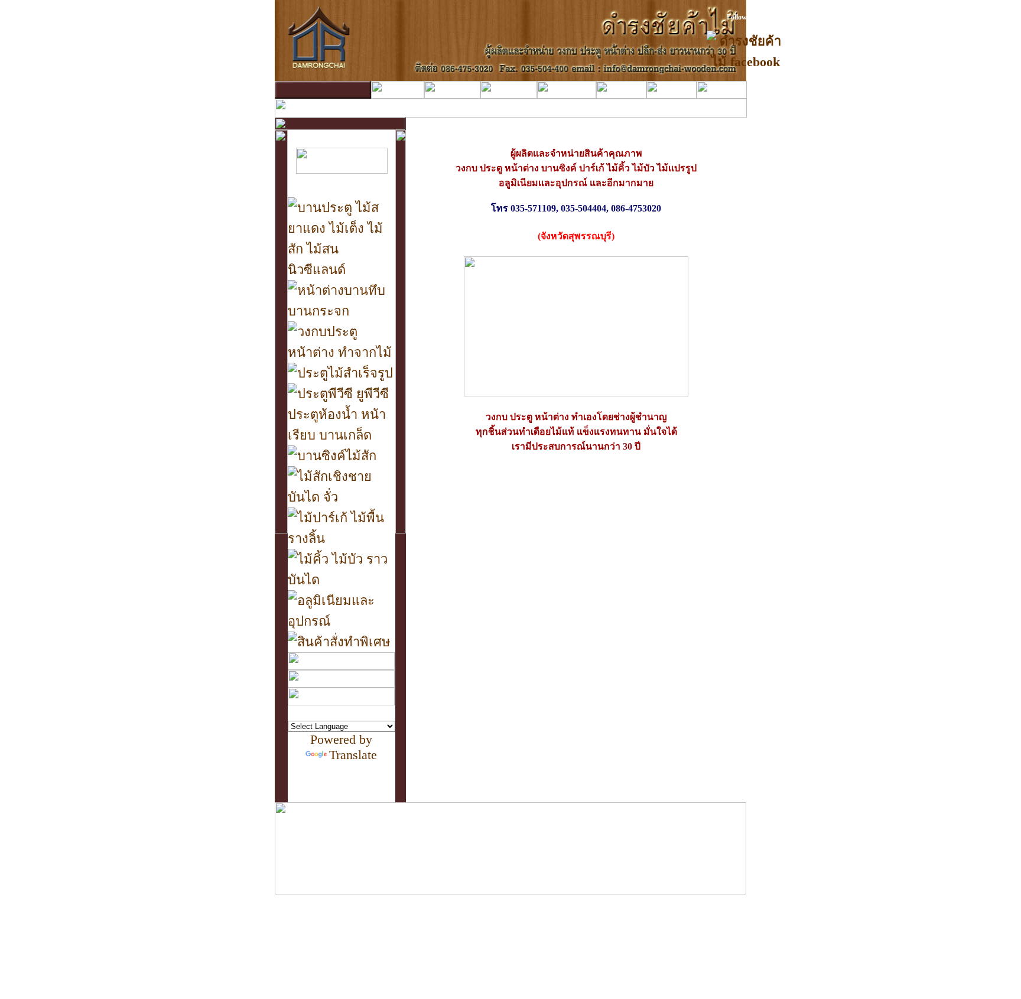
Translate (353, 754)
